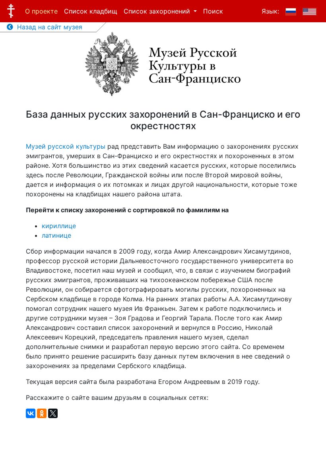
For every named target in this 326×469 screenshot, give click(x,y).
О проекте (41, 11)
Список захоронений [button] (158, 11)
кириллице (59, 226)
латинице (56, 235)
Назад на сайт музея (47, 27)
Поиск (213, 11)
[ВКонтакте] (30, 413)
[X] (53, 413)
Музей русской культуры (65, 146)
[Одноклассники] (42, 413)
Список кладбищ (90, 11)
